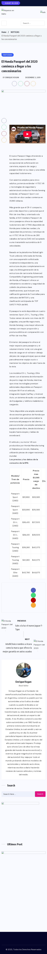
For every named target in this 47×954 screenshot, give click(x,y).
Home (4, 32)
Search (40, 794)
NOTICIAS (15, 32)
